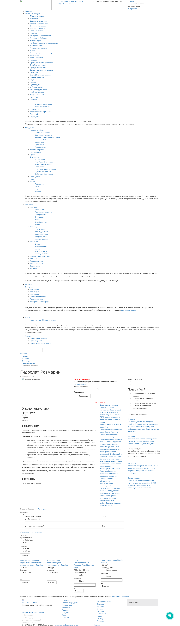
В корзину (25, 555)
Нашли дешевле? (81, 386)
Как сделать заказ (104, 601)
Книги (64, 615)
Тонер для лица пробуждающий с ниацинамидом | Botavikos (57, 562)
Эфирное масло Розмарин (31, 532)
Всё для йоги (67, 605)
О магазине (101, 613)
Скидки (99, 616)
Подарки (65, 617)
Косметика (66, 607)
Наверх (96, 625)
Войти (132, 1)
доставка (64, 1)
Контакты (100, 604)
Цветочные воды (80, 384)
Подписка (100, 621)
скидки (80, 1)
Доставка (100, 606)
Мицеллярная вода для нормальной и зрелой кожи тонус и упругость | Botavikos (31, 562)
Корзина (133, 3)
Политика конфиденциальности (66, 625)
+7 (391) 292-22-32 (65, 3)
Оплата (100, 608)
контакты (73, 1)
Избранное (132, 8)
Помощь (100, 618)
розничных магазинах (120, 596)
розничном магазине (129, 310)
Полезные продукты (70, 602)
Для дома (66, 612)
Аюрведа (65, 610)
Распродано (79, 392)
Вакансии (100, 611)
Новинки (65, 600)
